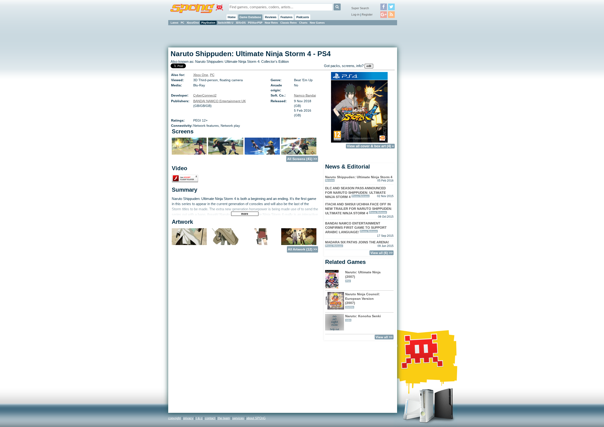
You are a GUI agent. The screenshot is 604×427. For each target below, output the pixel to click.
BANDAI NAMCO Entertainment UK (219, 101)
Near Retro (271, 22)
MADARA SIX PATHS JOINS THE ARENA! (357, 242)
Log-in (355, 14)
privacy (188, 418)
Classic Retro (288, 22)
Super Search (360, 8)
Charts (303, 22)
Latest (174, 22)
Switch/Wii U (225, 22)
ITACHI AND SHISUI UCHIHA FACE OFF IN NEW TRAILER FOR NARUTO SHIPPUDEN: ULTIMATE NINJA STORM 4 (358, 208)
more (244, 213)
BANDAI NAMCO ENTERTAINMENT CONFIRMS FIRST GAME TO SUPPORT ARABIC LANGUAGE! (356, 227)
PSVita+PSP (255, 22)
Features (287, 17)
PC (182, 22)
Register (367, 14)
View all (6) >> (381, 253)
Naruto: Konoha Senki (363, 318)
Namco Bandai (305, 95)
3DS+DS (241, 22)
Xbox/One (193, 22)
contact (210, 418)
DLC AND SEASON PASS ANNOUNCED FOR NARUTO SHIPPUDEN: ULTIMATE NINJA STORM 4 (355, 192)
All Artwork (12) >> (302, 249)
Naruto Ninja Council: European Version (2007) (362, 300)
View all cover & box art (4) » (370, 146)
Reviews (271, 17)
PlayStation (208, 22)
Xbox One (200, 75)
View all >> (384, 337)
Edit (368, 66)
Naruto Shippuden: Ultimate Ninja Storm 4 (358, 177)
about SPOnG (256, 418)
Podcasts (302, 17)
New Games (317, 22)
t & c (199, 418)
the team (224, 418)
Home (232, 17)
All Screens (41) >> (302, 159)
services (238, 418)
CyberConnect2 (205, 95)
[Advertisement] (418, 97)
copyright (174, 418)
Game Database (250, 17)
